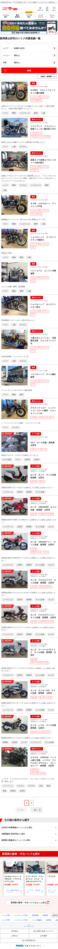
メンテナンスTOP (21, 915)
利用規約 (14, 931)
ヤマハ (33, 449)
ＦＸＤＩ (34, 170)
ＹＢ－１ (42, 449)
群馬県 (45, 915)
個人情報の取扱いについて (43, 931)
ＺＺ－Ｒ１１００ (38, 773)
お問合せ (14, 936)
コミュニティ (52, 16)
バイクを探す (6, 16)
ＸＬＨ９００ (36, 214)
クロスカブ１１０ (46, 622)
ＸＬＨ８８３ (36, 100)
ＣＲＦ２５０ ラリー (39, 552)
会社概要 (43, 936)
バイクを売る (29, 16)
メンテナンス (40, 16)
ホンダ (33, 482)
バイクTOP (5, 915)
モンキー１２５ (45, 697)
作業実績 (35, 915)
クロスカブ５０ (45, 587)
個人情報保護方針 (29, 940)
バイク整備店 (37, 920)
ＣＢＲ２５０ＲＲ (46, 514)
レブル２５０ (44, 732)
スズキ (33, 417)
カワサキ (34, 770)
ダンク (41, 482)
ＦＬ (33, 248)
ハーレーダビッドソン (39, 97)
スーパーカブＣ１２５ (39, 663)
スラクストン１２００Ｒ (40, 137)
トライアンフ (36, 133)
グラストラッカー (46, 417)
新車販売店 (17, 16)
